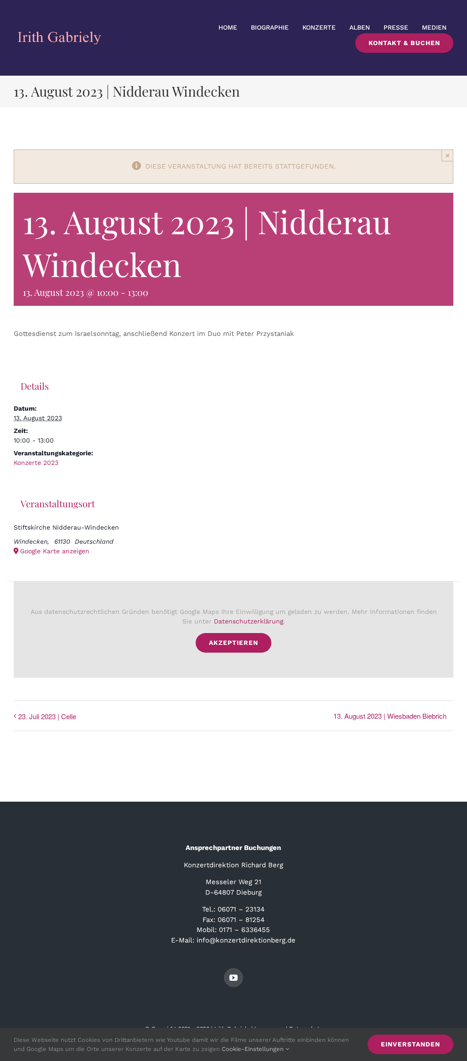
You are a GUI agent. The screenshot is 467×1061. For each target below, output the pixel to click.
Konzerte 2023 (36, 462)
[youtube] (233, 977)
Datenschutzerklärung (248, 621)
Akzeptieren (233, 642)
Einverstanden (410, 1044)
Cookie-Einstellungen (253, 1049)
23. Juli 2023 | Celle (47, 716)
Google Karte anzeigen (54, 551)
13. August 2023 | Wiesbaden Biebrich (389, 716)
